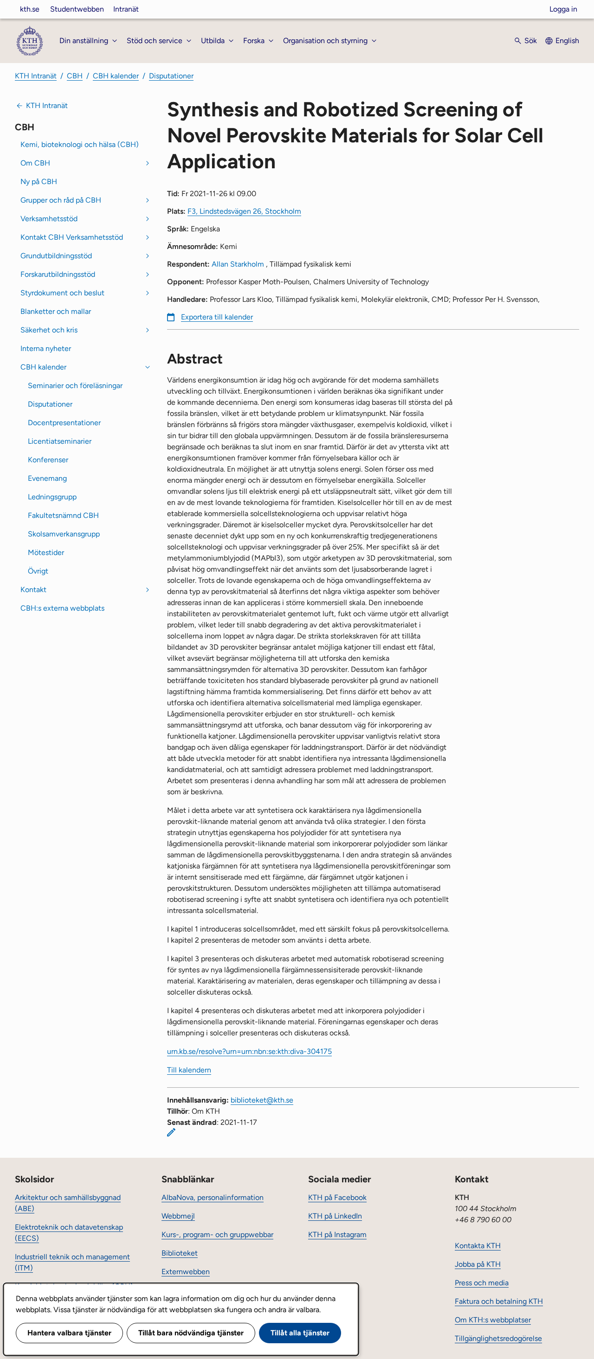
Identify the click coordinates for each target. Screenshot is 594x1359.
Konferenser (48, 459)
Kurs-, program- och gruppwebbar (217, 1234)
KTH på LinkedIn (335, 1216)
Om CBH (35, 163)
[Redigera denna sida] (171, 1132)
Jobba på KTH (478, 1264)
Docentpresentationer (64, 422)
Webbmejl (178, 1216)
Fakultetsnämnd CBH (63, 515)
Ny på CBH (38, 181)
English (567, 40)
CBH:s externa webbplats (62, 608)
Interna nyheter (45, 348)
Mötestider (46, 552)
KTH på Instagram (337, 1234)
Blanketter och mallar (55, 311)
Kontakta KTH (478, 1245)
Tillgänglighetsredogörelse (498, 1338)
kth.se (29, 9)
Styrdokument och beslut (62, 292)
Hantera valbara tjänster (69, 1332)
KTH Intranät (36, 75)
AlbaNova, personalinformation (212, 1197)
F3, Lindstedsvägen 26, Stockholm (244, 211)
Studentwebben (77, 9)
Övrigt (38, 571)
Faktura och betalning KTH (499, 1301)
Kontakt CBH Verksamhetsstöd (71, 237)
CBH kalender (116, 75)
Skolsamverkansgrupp (64, 534)
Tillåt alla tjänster (300, 1332)
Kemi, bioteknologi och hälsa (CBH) (79, 144)
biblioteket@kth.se (262, 1100)
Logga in (563, 9)
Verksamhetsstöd (48, 218)
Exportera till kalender (217, 317)
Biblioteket (179, 1253)
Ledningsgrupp (52, 496)
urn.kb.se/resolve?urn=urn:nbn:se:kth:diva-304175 (249, 1051)
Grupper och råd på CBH (60, 200)
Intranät (126, 9)
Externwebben (185, 1271)
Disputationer (171, 75)
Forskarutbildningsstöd (57, 274)
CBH (75, 75)
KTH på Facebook (337, 1197)
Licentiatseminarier (59, 441)
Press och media (482, 1282)
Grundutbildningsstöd (56, 255)
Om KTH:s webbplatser (493, 1319)
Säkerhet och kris (48, 329)
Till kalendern (189, 1070)
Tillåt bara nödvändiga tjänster (191, 1332)
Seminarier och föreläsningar (75, 385)
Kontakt (33, 589)
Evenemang (47, 478)
